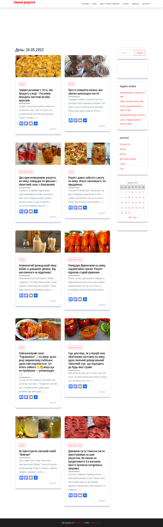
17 (129, 202)
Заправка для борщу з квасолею (132, 114)
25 (132, 207)
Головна (85, 4)
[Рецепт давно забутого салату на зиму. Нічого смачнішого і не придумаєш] (87, 153)
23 (125, 207)
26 (136, 207)
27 (140, 207)
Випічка (135, 4)
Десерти (146, 4)
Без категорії (125, 144)
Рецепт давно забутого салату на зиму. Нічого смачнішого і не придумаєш (87, 180)
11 (132, 197)
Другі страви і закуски (109, 4)
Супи (94, 4)
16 (125, 202)
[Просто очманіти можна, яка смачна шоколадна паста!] (87, 66)
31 (129, 212)
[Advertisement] (81, 25)
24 (129, 207)
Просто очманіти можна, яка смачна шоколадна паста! (85, 91)
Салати (126, 4)
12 (136, 197)
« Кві (129, 217)
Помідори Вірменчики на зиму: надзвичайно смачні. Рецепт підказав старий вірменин (87, 268)
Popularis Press (96, 522)
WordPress (78, 522)
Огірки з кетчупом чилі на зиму (131, 101)
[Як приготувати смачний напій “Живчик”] (38, 427)
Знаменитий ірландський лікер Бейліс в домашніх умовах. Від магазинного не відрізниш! (37, 268)
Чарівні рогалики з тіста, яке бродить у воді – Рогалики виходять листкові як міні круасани (36, 95)
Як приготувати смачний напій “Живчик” (37, 452)
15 (122, 202)
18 (132, 202)
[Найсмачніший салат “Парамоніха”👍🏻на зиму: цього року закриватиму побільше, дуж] (38, 329)
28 (143, 207)
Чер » (135, 217)
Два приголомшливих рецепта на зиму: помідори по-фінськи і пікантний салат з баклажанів (37, 180)
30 (125, 212)
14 (143, 197)
